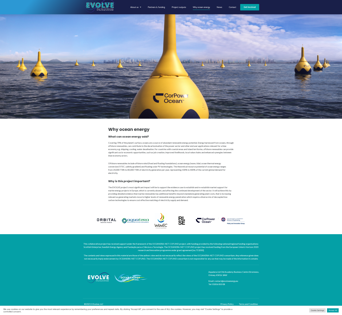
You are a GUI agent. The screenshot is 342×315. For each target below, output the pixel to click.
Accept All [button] (333, 310)
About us (134, 7)
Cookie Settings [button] (317, 310)
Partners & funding (156, 7)
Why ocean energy (201, 7)
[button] (249, 7)
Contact (232, 7)
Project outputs (179, 7)
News (219, 7)
